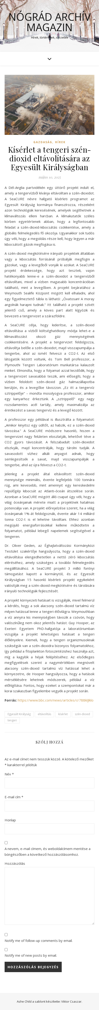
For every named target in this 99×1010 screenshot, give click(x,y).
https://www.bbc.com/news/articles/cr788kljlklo (55, 700)
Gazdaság (42, 142)
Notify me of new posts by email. (31, 955)
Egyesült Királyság (19, 714)
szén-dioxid (82, 714)
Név (9, 774)
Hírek (60, 142)
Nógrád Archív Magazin (50, 22)
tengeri (12, 720)
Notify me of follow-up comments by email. (39, 940)
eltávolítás (44, 714)
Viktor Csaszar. (71, 1001)
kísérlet (63, 714)
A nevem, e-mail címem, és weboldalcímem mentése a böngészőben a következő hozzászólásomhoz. (47, 851)
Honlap (10, 820)
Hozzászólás (15, 863)
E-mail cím (14, 797)
